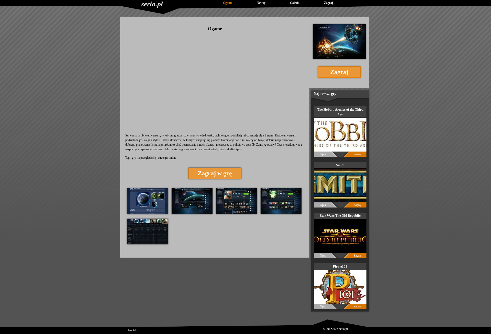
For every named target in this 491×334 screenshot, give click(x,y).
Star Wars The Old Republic (340, 215)
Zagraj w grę (215, 173)
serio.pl (152, 4)
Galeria (294, 3)
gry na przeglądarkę (144, 157)
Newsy (261, 3)
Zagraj (328, 3)
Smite (340, 165)
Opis (323, 154)
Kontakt (133, 330)
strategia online (167, 157)
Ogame (227, 3)
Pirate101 (340, 266)
